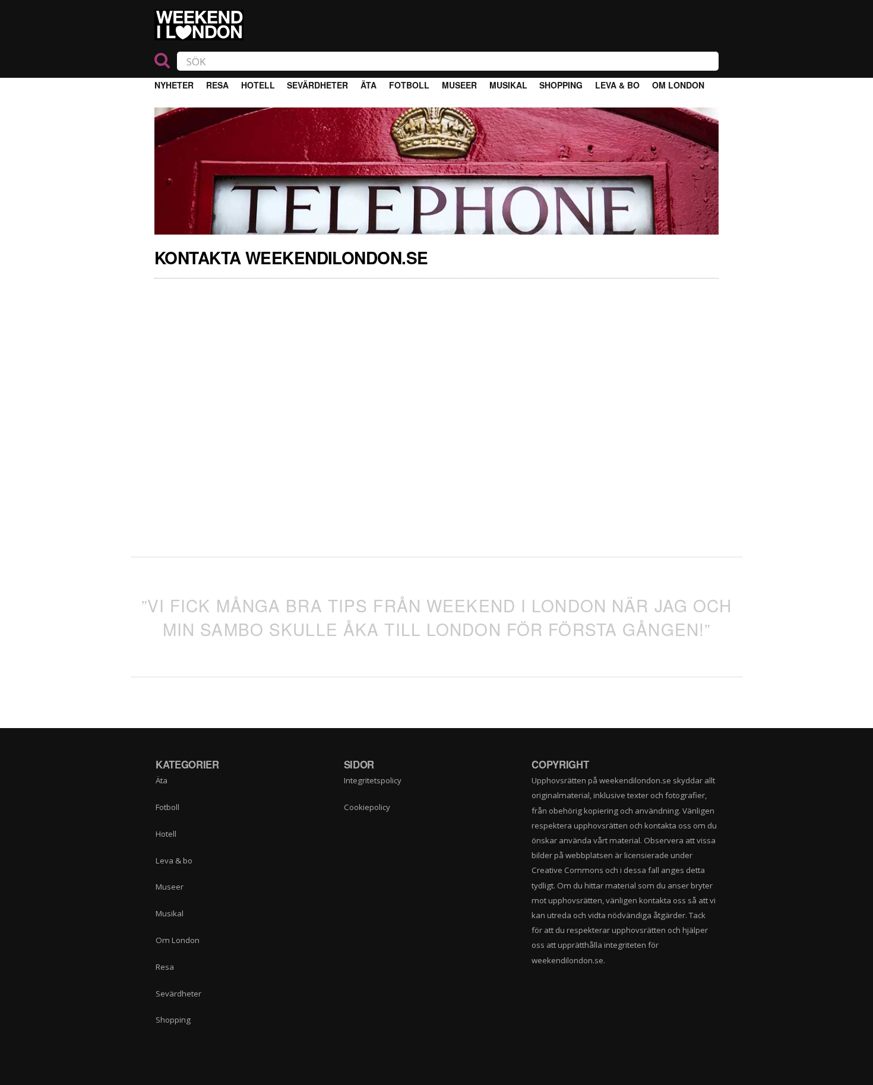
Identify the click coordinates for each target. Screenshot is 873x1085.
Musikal (508, 85)
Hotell (258, 85)
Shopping (561, 85)
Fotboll (409, 85)
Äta (368, 85)
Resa (217, 85)
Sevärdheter (317, 85)
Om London (678, 85)
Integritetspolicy (372, 780)
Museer (459, 85)
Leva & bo (617, 85)
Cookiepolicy (367, 807)
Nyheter (174, 85)
